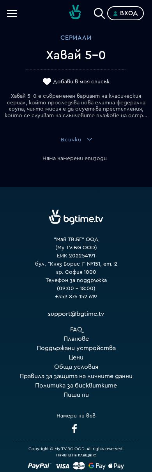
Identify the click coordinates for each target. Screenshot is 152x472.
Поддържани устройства (76, 348)
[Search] (99, 12)
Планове (76, 339)
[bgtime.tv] (76, 217)
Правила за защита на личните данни (76, 376)
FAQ (76, 329)
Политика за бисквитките (76, 385)
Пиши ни (76, 395)
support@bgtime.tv (76, 314)
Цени (76, 357)
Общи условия (76, 367)
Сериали (76, 38)
